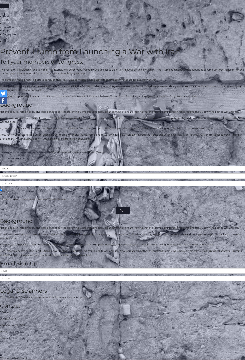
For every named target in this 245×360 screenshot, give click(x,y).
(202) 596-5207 (17, 331)
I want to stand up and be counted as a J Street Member (34, 199)
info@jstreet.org (16, 338)
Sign (122, 210)
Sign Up (4, 285)
